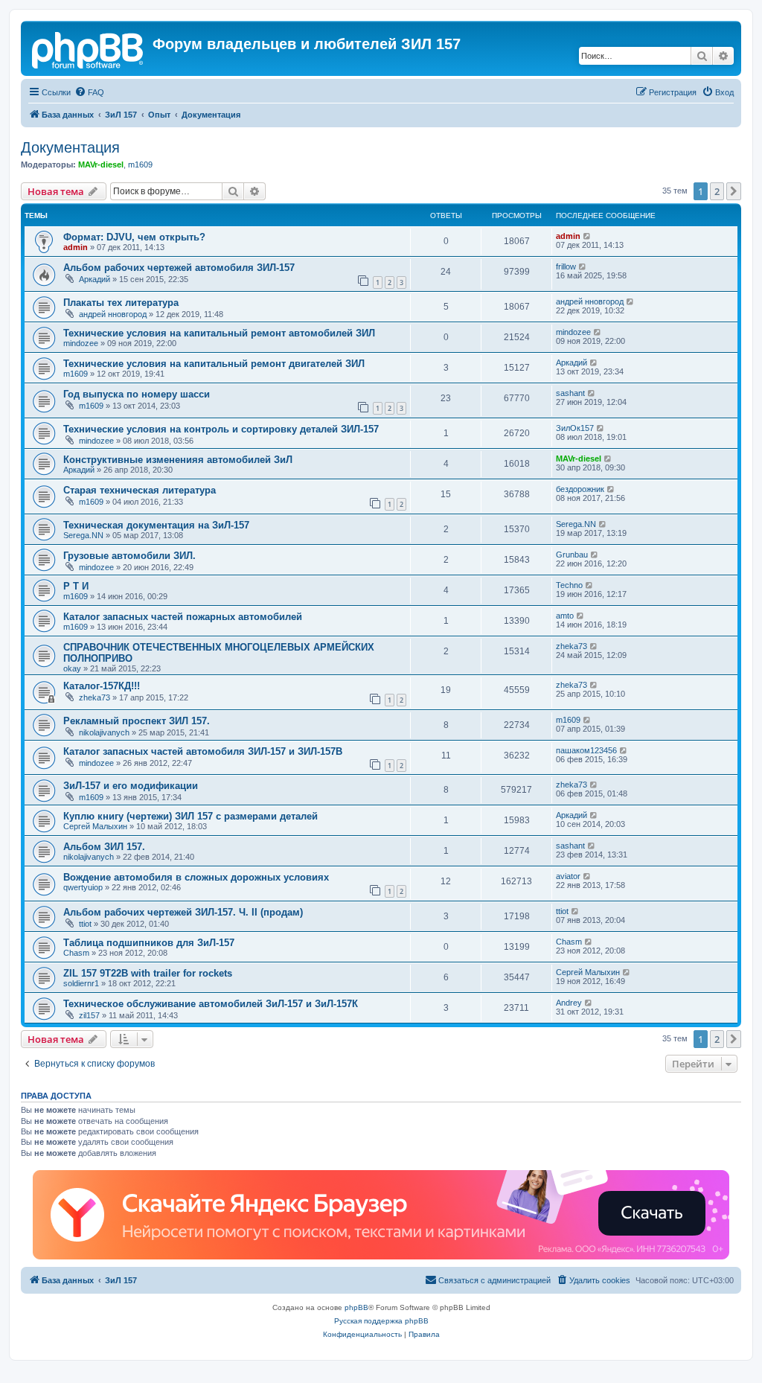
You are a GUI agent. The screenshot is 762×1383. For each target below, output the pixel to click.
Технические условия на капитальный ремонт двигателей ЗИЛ (214, 363)
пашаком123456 (586, 750)
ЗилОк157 (575, 428)
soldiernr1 (81, 983)
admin (75, 247)
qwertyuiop (83, 887)
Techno (569, 585)
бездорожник (580, 489)
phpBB (356, 1307)
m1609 (140, 164)
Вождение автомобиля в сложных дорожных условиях (196, 877)
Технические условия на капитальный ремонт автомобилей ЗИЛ (219, 333)
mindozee (80, 343)
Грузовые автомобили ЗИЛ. (129, 555)
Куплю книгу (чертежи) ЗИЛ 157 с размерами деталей (190, 816)
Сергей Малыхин (95, 826)
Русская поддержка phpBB (381, 1321)
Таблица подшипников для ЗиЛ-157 (148, 942)
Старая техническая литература (139, 490)
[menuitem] (89, 92)
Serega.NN (83, 535)
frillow (566, 266)
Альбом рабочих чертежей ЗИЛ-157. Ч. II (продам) (183, 912)
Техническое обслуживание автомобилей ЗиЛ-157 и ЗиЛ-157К (210, 1003)
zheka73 (571, 646)
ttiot (85, 923)
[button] (733, 191)
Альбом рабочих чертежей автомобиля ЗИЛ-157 (179, 267)
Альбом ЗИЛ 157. (104, 846)
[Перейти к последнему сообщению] (587, 235)
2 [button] (717, 191)
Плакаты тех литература (121, 302)
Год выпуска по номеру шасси (136, 394)
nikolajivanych (104, 732)
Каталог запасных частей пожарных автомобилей (182, 616)
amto (565, 615)
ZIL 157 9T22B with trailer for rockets (147, 973)
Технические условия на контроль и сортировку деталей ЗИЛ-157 (221, 429)
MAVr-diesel (101, 164)
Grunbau (572, 554)
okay (72, 668)
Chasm (76, 952)
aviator (568, 876)
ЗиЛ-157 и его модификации (130, 785)
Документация (70, 147)
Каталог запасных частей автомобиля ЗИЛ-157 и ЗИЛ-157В (202, 751)
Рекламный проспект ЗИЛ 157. (136, 720)
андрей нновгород (113, 314)
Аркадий (94, 279)
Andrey (569, 1002)
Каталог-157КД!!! (101, 686)
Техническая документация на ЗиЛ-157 (156, 525)
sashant (570, 393)
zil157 (89, 1015)
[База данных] (89, 48)
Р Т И (76, 586)
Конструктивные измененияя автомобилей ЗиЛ (177, 459)
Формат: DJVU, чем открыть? (134, 237)
